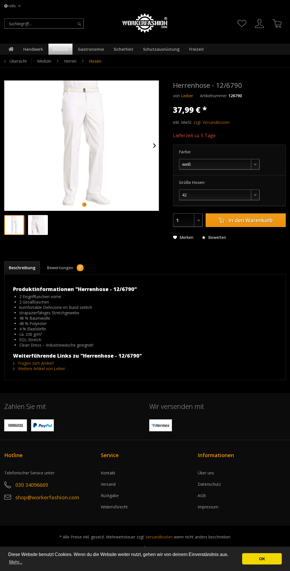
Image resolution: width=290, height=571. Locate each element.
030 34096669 (31, 484)
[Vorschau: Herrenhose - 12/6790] (14, 225)
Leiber (187, 95)
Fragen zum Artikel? (35, 363)
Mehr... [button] (15, 562)
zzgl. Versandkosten (211, 122)
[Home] (11, 49)
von (176, 95)
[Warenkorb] (277, 23)
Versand (108, 484)
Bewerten (216, 237)
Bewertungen (64, 267)
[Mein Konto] (259, 23)
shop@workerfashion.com (47, 497)
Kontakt (108, 473)
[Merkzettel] (242, 23)
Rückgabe (110, 495)
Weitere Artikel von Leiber (41, 368)
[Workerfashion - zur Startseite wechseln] (145, 23)
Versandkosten (159, 537)
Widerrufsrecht (114, 507)
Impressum (208, 507)
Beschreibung (22, 267)
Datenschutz (209, 484)
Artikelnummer (213, 95)
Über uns (206, 473)
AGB (202, 495)
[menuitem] (61, 23)
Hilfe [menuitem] (12, 6)
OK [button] (262, 559)
